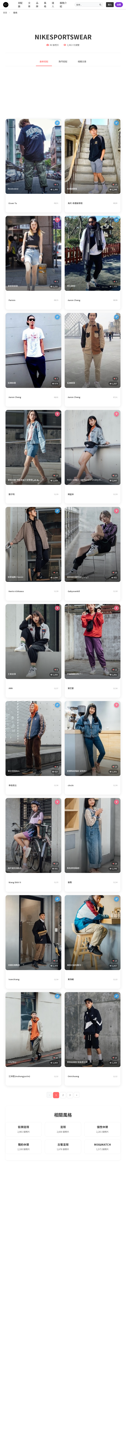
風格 (45, 4)
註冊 (119, 4)
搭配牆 (20, 4)
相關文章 (82, 61)
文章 (29, 4)
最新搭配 (44, 61)
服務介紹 (63, 4)
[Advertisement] (63, 92)
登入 (110, 4)
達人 (53, 4)
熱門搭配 (63, 61)
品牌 (37, 4)
